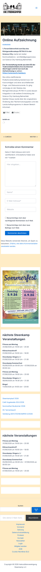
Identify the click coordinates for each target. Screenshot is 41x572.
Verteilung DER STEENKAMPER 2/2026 (18, 414)
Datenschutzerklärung (20, 532)
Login (20, 543)
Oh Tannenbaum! (9, 410)
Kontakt (21, 538)
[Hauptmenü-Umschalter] (36, 8)
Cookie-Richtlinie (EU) (20, 552)
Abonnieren (33, 518)
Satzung (20, 530)
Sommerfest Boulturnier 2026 (14, 406)
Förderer (20, 535)
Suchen (20, 506)
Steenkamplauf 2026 (11, 398)
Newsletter (20, 541)
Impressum (20, 524)
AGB (20, 549)
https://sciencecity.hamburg (14, 73)
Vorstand (20, 527)
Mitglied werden (20, 546)
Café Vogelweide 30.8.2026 (13, 402)
